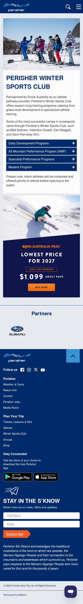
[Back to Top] (73, 356)
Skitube (7, 428)
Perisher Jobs (11, 402)
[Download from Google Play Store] (17, 477)
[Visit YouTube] (43, 370)
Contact (8, 396)
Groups (7, 439)
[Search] (68, 7)
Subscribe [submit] (14, 534)
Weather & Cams (13, 384)
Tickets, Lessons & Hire (17, 422)
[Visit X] (36, 370)
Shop (6, 445)
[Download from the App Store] (46, 477)
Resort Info (10, 390)
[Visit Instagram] (29, 370)
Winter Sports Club (14, 433)
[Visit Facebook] (22, 370)
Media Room (11, 407)
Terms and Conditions (14, 594)
